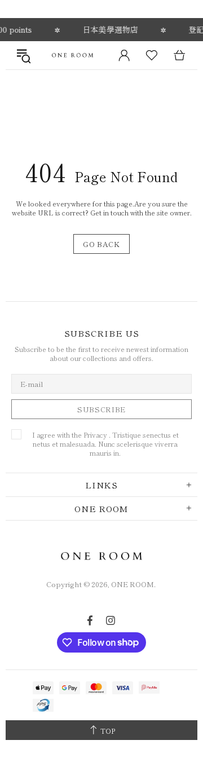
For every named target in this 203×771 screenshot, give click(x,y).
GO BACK (101, 244)
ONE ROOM (72, 55)
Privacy (95, 434)
